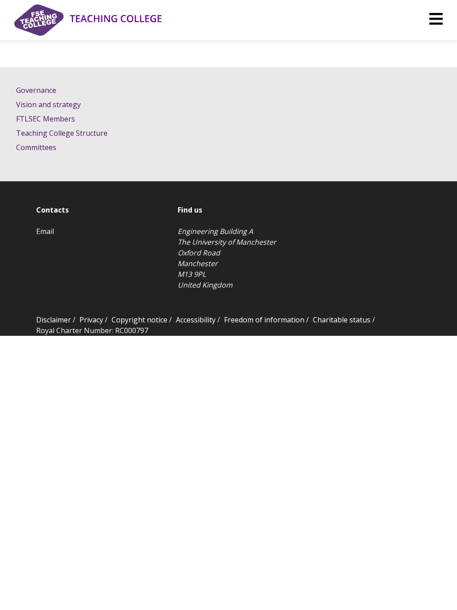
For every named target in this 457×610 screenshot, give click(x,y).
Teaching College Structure (62, 133)
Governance (36, 90)
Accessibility (196, 320)
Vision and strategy (48, 104)
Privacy (91, 320)
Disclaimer (53, 320)
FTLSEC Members (45, 119)
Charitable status (341, 320)
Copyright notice (139, 320)
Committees (36, 147)
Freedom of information (264, 320)
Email (45, 231)
